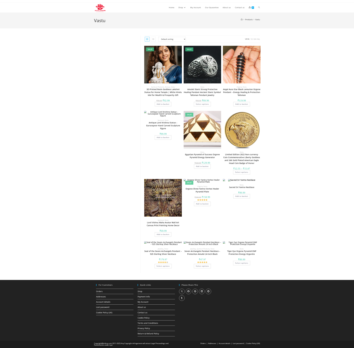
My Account (143, 302)
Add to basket (163, 104)
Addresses (101, 296)
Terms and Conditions (148, 323)
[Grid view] (147, 39)
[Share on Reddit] (208, 291)
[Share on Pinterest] (195, 291)
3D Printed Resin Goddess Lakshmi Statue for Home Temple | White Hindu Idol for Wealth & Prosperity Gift (163, 92)
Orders (99, 291)
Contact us (142, 312)
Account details (103, 302)
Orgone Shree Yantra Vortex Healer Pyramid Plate (202, 190)
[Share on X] (182, 291)
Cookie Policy (143, 317)
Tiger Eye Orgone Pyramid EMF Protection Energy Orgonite (241, 252)
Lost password (102, 307)
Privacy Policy (144, 328)
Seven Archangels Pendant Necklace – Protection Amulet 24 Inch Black (202, 252)
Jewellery (160, 249)
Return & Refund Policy (148, 333)
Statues (167, 87)
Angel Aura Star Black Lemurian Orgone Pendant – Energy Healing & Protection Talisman (241, 92)
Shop (140, 291)
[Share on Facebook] (188, 291)
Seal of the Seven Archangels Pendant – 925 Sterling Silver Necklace (163, 252)
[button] (171, 49)
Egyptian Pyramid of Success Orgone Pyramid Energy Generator (202, 156)
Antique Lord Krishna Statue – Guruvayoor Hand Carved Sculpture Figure (163, 125)
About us (142, 307)
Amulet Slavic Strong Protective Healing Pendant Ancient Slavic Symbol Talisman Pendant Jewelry (202, 92)
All (258, 39)
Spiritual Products (157, 87)
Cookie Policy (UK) (104, 312)
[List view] (153, 39)
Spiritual (161, 120)
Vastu (257, 19)
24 (255, 39)
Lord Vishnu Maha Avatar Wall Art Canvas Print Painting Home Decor (163, 224)
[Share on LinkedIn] (202, 291)
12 (252, 39)
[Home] (242, 19)
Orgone (239, 87)
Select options (202, 104)
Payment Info (144, 296)
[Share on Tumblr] (182, 298)
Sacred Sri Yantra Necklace (241, 187)
